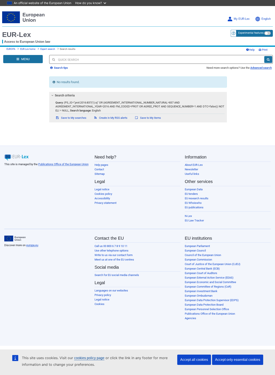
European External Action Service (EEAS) (209, 277)
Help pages (101, 164)
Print (264, 49)
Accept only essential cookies (237, 359)
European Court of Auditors (201, 273)
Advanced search (261, 67)
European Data (194, 189)
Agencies (190, 318)
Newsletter (191, 169)
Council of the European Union (203, 255)
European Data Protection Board (204, 304)
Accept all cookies (194, 359)
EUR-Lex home (27, 49)
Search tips (60, 67)
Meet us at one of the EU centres (114, 259)
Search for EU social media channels (117, 275)
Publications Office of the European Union (63, 164)
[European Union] (15, 239)
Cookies (99, 304)
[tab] (138, 95)
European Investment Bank (201, 291)
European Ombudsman (198, 295)
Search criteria (65, 95)
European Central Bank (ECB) (202, 268)
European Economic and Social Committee (210, 282)
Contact (99, 169)
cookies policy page (89, 358)
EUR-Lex (16, 34)
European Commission (198, 259)
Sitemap (100, 173)
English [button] (266, 18)
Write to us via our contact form (114, 255)
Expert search (47, 49)
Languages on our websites (111, 290)
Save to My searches (73, 117)
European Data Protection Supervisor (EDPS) (212, 300)
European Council (195, 250)
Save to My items (150, 117)
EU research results (196, 198)
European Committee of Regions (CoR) (208, 286)
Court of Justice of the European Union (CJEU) (212, 264)
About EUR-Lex (194, 164)
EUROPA (10, 49)
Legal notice (102, 189)
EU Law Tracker (194, 220)
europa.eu (32, 245)
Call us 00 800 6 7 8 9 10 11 (111, 246)
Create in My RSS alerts (112, 117)
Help (252, 49)
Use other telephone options (111, 250)
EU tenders (191, 193)
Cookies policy (103, 193)
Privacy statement (105, 202)
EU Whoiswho (193, 202)
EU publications (194, 207)
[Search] (268, 59)
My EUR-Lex (242, 18)
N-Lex (188, 216)
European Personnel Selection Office (207, 309)
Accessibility (102, 198)
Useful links (192, 173)
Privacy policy (103, 295)
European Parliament (197, 246)
